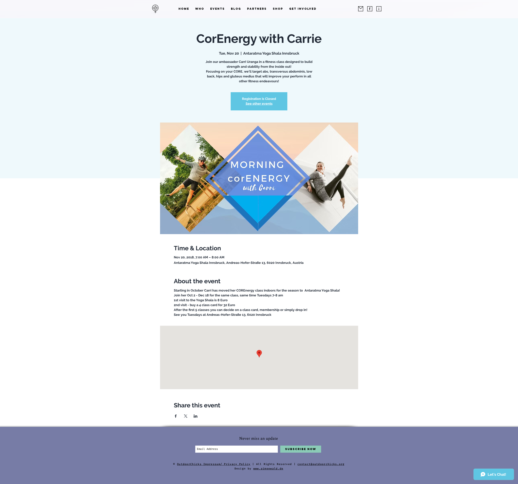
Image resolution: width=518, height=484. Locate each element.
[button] (199, 9)
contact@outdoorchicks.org (321, 464)
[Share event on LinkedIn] (195, 416)
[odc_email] (360, 8)
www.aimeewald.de (268, 468)
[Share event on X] (186, 416)
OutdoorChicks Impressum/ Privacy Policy (214, 464)
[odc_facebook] (369, 8)
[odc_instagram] (378, 8)
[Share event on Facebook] (176, 416)
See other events (259, 104)
